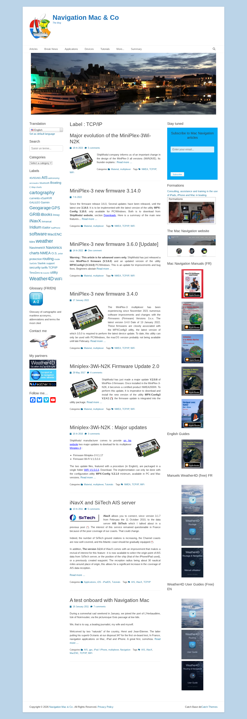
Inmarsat (46, 221)
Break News (51, 49)
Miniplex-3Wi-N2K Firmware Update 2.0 (114, 366)
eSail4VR (46, 198)
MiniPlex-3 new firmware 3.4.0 (104, 294)
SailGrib (33, 263)
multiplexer (125, 169)
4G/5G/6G (35, 178)
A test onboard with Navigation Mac (109, 600)
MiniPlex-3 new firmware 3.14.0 (105, 190)
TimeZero (34, 272)
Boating (55, 182)
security (35, 267)
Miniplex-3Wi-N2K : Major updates (108, 427)
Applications (90, 582)
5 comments (94, 148)
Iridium (35, 227)
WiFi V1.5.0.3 (91, 469)
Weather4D (41, 278)
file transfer (45, 273)
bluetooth (45, 183)
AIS (133, 582)
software (38, 233)
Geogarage (40, 207)
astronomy (53, 178)
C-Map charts (35, 187)
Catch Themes (209, 706)
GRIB (34, 214)
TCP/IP (152, 169)
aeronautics (34, 183)
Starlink (41, 263)
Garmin (45, 202)
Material (115, 169)
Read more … (124, 162)
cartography (42, 192)
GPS (55, 208)
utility (54, 272)
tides (32, 241)
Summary (136, 49)
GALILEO (34, 202)
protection (35, 259)
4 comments (96, 372)
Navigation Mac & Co (86, 17)
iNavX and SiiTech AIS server (103, 502)
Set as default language (42, 133)
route (57, 259)
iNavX (139, 582)
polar (60, 253)
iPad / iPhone (100, 649)
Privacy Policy (105, 706)
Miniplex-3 (75, 448)
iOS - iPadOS (104, 582)
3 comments (94, 433)
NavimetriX (37, 247)
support (50, 263)
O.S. (54, 253)
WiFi (72, 172)
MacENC (74, 653)
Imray (56, 214)
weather (44, 241)
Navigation (125, 649)
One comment (95, 250)
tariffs (44, 267)
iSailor (46, 227)
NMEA (145, 169)
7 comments (100, 606)
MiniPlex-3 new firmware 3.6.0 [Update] (114, 244)
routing (48, 259)
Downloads (110, 215)
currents (34, 198)
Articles (33, 49)
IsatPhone (55, 228)
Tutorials (109, 484)
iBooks (46, 214)
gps (91, 649)
